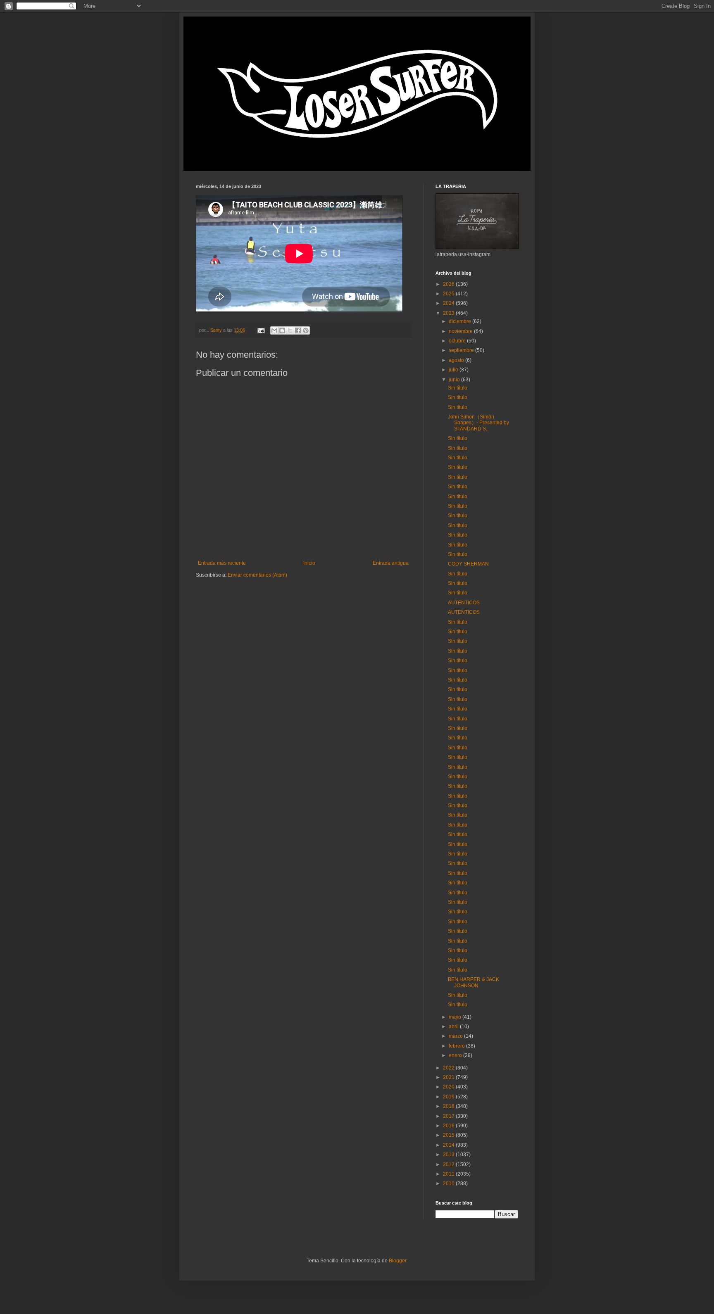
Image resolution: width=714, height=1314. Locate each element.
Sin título (457, 388)
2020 (449, 1087)
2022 (449, 1068)
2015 (449, 1135)
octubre (458, 341)
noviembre (461, 331)
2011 (449, 1174)
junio (455, 380)
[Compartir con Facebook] (298, 330)
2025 (449, 294)
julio (454, 370)
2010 (449, 1183)
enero (456, 1055)
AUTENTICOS (464, 603)
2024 (449, 303)
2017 (449, 1116)
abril (454, 1026)
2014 (449, 1145)
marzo (456, 1036)
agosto (457, 360)
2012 (449, 1164)
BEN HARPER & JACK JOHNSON (473, 982)
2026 (449, 284)
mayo (455, 1017)
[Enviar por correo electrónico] (274, 330)
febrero (457, 1046)
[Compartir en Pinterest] (306, 330)
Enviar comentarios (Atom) (257, 575)
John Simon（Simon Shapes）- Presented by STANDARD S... (478, 423)
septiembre (462, 350)
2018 (449, 1106)
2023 (449, 313)
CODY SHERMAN (468, 564)
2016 (449, 1126)
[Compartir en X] (290, 330)
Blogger (397, 1261)
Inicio (309, 563)
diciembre (460, 321)
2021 (449, 1077)
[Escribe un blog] (282, 330)
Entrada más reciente (222, 563)
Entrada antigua (391, 563)
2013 (449, 1154)
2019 (449, 1097)
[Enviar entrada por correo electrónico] (260, 330)
